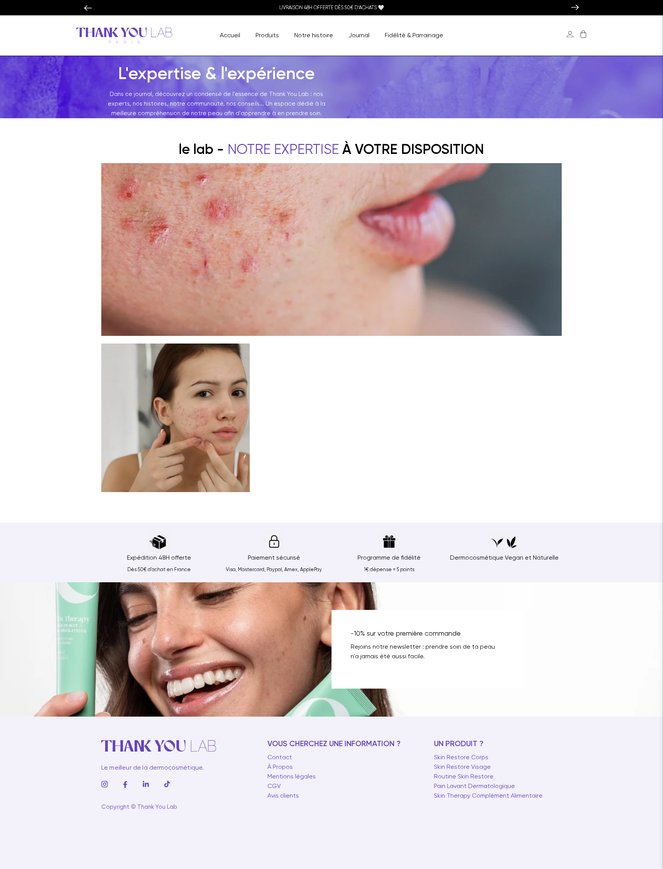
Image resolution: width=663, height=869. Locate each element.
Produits (267, 36)
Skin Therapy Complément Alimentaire (488, 796)
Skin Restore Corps (461, 758)
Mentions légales (291, 777)
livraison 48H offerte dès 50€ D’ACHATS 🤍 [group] (331, 7)
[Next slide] (579, 7)
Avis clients (283, 796)
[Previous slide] (84, 7)
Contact (279, 758)
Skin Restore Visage (462, 767)
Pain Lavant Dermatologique (474, 786)
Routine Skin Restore (463, 777)
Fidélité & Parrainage (414, 36)
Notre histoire (313, 36)
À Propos (280, 767)
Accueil (230, 36)
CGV (274, 786)
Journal (358, 36)
